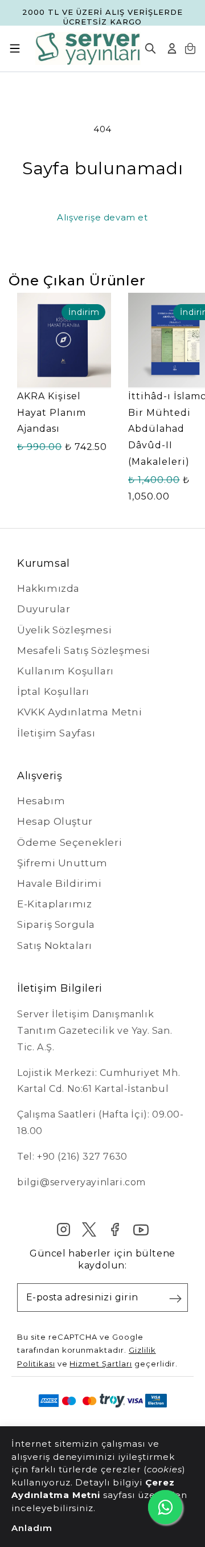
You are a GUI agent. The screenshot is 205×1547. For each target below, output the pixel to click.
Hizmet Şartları (100, 1363)
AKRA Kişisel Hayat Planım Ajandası (51, 413)
